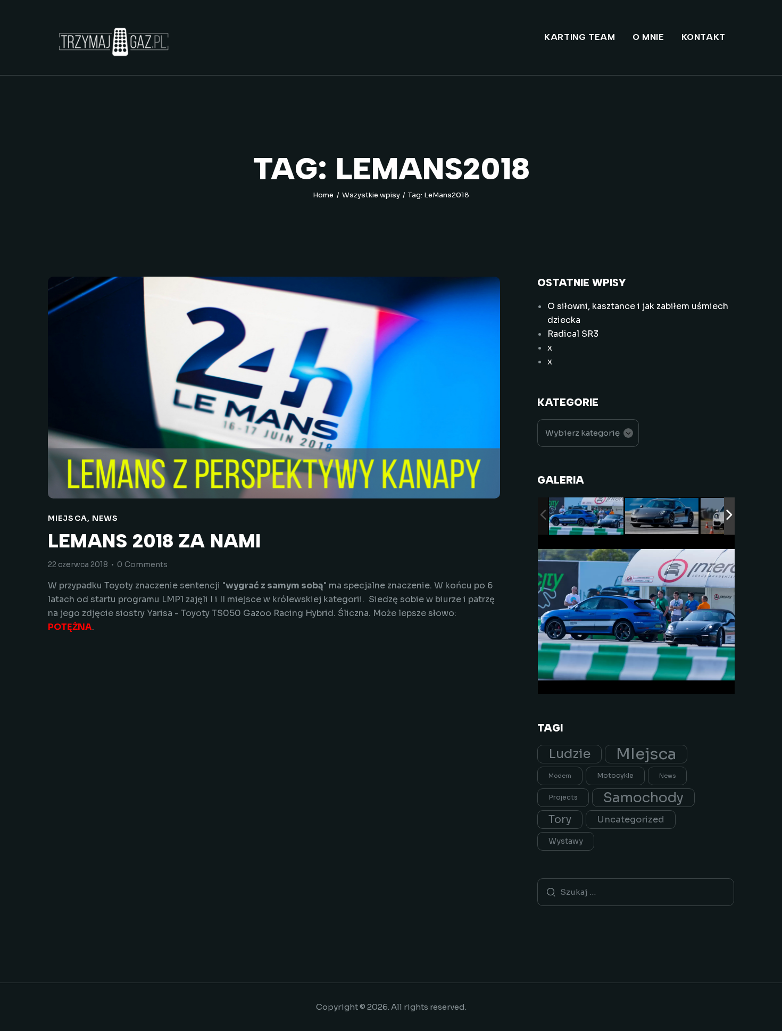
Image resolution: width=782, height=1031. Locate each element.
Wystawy (565, 841)
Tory (559, 819)
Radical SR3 (572, 333)
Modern (559, 775)
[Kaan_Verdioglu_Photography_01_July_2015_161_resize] (586, 516)
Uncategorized (630, 819)
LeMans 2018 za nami (154, 541)
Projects (563, 797)
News (105, 518)
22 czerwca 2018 (78, 564)
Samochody (643, 797)
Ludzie (569, 754)
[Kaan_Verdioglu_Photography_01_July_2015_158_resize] (662, 517)
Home (323, 194)
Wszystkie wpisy (371, 194)
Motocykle (615, 775)
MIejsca (67, 518)
